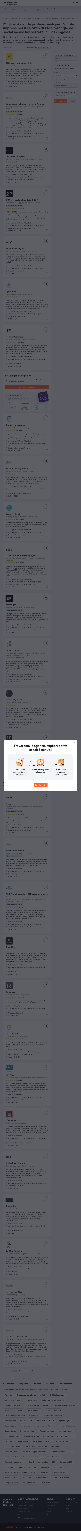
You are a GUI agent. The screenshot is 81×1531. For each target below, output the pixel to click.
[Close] (74, 742)
